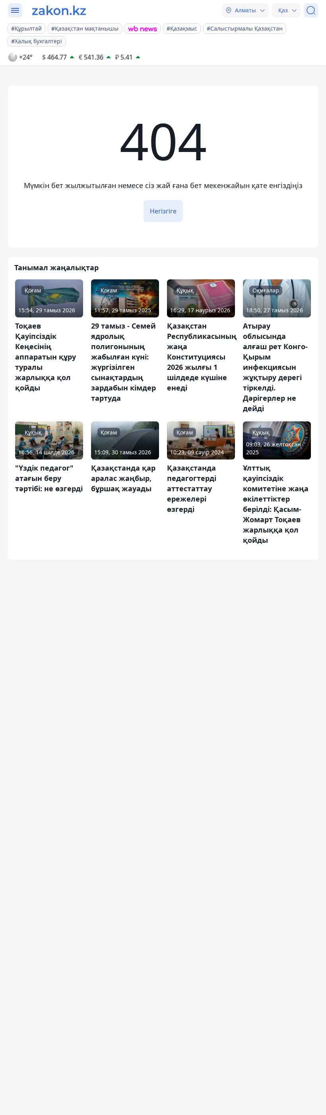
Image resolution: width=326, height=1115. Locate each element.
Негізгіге (163, 211)
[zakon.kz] (59, 10)
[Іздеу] (311, 10)
